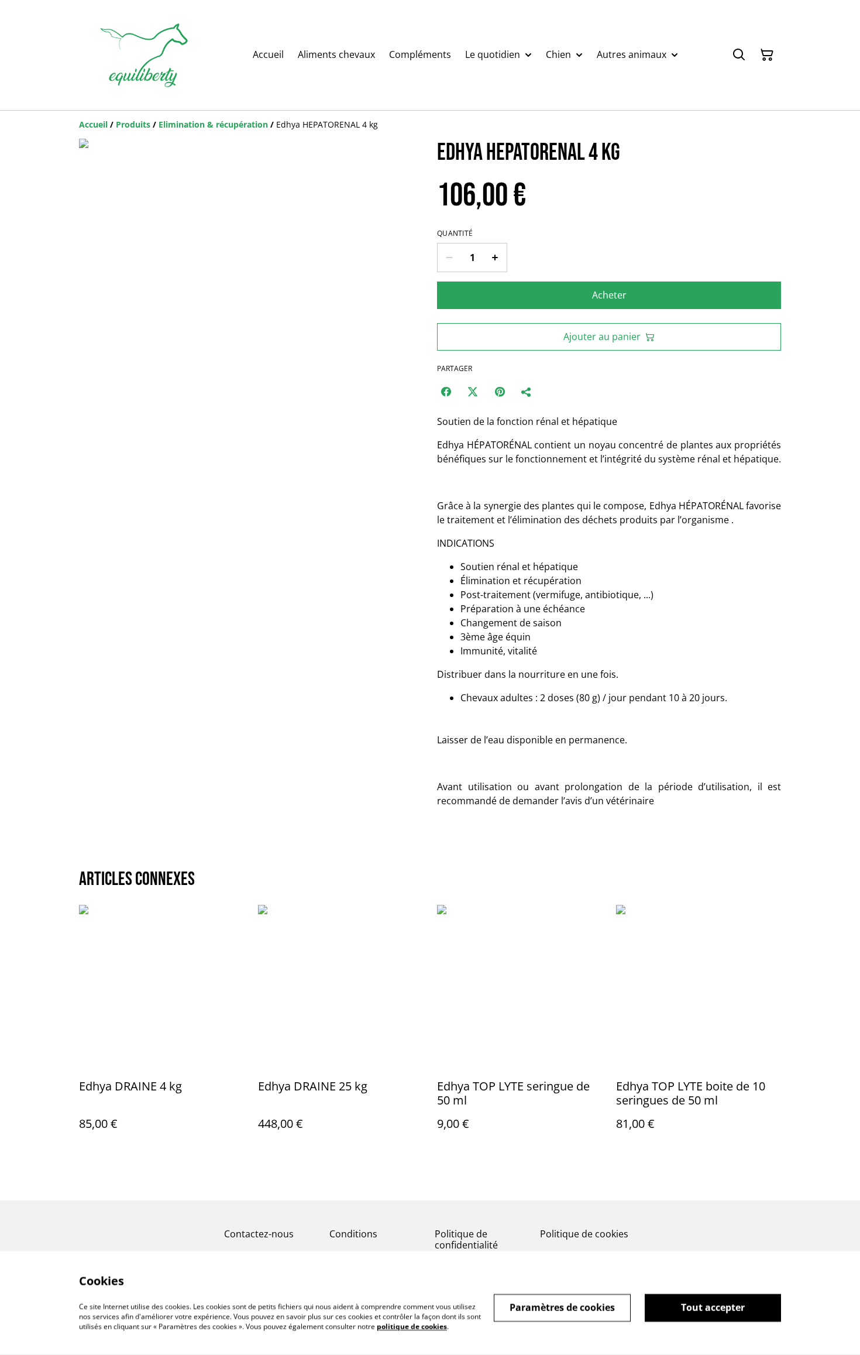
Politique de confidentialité (466, 1239)
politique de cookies (412, 1326)
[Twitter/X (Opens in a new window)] (472, 391)
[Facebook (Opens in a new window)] (446, 391)
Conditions (353, 1233)
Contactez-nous (259, 1233)
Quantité (455, 233)
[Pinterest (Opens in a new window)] (499, 391)
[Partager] (526, 391)
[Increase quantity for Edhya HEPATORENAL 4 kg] (495, 257)
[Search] (739, 55)
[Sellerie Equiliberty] (144, 55)
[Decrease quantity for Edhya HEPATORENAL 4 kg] (449, 257)
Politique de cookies (584, 1233)
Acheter (609, 295)
